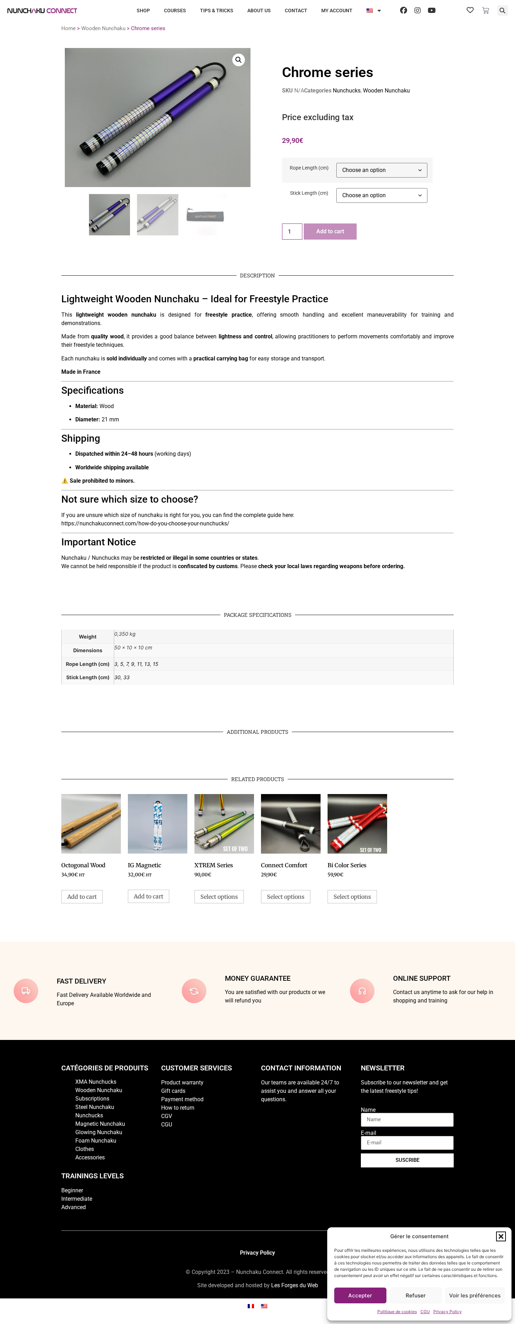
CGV (166, 1116)
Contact (296, 10)
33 (126, 677)
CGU (425, 1311)
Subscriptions (92, 1098)
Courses (175, 10)
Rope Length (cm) (309, 168)
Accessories (90, 1157)
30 (117, 677)
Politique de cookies (397, 1311)
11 (139, 664)
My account (336, 10)
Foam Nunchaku (95, 1140)
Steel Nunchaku (94, 1107)
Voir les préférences (475, 1295)
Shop (143, 10)
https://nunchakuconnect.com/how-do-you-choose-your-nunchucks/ (145, 523)
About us (259, 10)
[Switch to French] (251, 1306)
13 (147, 664)
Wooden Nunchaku (103, 28)
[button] (500, 1236)
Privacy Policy (447, 1311)
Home (68, 28)
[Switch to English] (264, 1306)
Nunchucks (346, 90)
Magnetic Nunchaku (100, 1123)
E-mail (368, 1133)
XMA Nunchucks (95, 1081)
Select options (219, 896)
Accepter (360, 1295)
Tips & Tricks (216, 10)
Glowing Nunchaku (98, 1132)
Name (368, 1110)
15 (155, 664)
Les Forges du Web (294, 1285)
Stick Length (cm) (309, 193)
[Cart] (485, 10)
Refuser (416, 1295)
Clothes (84, 1149)
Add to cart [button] (82, 896)
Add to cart (330, 231)
